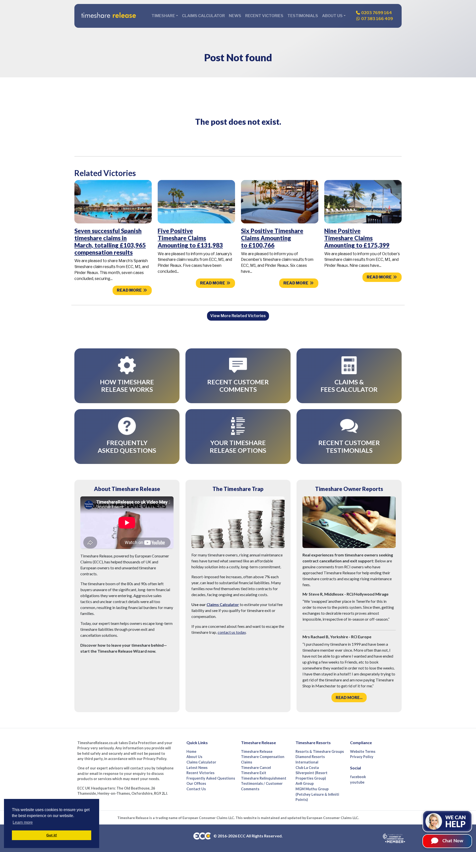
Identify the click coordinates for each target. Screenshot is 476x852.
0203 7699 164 (376, 12)
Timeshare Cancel (256, 767)
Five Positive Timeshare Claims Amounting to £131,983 (190, 238)
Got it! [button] (51, 835)
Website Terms (362, 751)
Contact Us (196, 789)
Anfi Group (305, 783)
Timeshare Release (256, 751)
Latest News (197, 767)
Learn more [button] (23, 822)
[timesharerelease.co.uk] (108, 16)
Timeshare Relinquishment (263, 778)
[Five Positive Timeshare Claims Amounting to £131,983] (196, 201)
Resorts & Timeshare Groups (320, 751)
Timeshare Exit (253, 773)
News (235, 15)
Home (191, 751)
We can (455, 821)
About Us (194, 757)
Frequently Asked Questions (210, 778)
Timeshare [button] (163, 15)
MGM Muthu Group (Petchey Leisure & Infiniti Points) (317, 794)
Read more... (349, 697)
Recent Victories (264, 15)
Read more (130, 290)
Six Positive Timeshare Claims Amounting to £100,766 (272, 238)
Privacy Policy (361, 757)
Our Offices (196, 783)
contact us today (232, 632)
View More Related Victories (238, 315)
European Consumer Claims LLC (208, 818)
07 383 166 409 (376, 18)
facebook (358, 777)
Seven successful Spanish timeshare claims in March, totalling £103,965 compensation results (110, 241)
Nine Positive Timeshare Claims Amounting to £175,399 (356, 238)
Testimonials (302, 15)
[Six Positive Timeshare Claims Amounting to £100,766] (279, 201)
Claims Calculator (203, 15)
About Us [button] (332, 15)
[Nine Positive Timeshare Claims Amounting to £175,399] (363, 201)
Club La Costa (307, 767)
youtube (357, 782)
